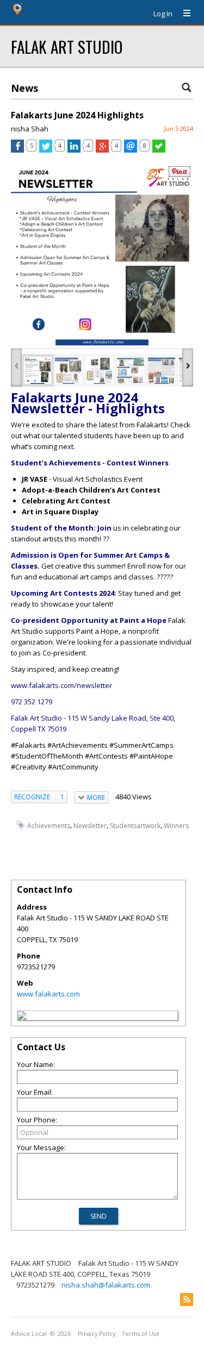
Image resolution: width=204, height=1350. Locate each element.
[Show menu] (182, 13)
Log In (162, 13)
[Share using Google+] (102, 150)
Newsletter (90, 825)
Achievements (48, 825)
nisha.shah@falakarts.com (105, 1285)
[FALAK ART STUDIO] (21, 1017)
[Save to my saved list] (158, 150)
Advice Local (29, 1334)
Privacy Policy (96, 1334)
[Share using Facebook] (17, 150)
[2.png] (68, 370)
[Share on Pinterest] (179, 175)
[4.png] (130, 370)
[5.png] (161, 370)
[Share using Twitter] (45, 150)
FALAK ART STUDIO (66, 46)
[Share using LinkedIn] (74, 150)
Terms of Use (140, 1334)
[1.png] (37, 370)
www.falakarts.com (48, 994)
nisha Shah (29, 129)
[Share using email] (130, 150)
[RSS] (186, 1299)
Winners (176, 825)
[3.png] (99, 370)
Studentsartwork (135, 825)
